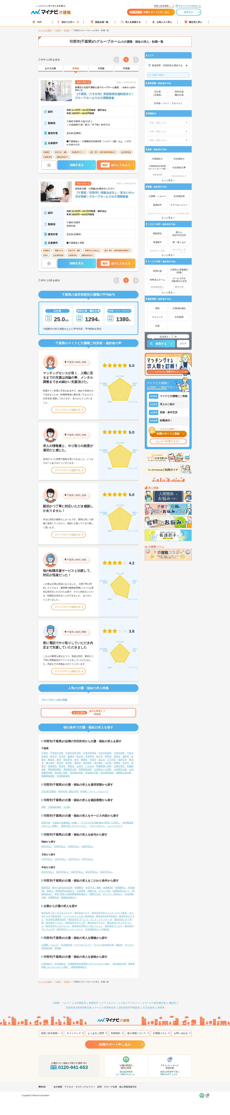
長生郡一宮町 (61, 772)
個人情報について (136, 1033)
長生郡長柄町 (107, 772)
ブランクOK (104, 891)
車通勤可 (79, 887)
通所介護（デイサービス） (74, 826)
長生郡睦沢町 (76, 772)
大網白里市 (119, 766)
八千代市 (111, 759)
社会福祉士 (60, 964)
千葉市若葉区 (105, 753)
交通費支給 (53, 897)
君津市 (60, 763)
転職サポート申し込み (115, 1044)
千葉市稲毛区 (89, 753)
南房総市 (52, 766)
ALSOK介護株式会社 (56, 919)
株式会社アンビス (114, 926)
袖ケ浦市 (98, 763)
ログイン (188, 12)
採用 (99, 1087)
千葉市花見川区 (73, 753)
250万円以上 (47, 872)
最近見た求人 (195, 22)
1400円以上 (87, 846)
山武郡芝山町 (120, 769)
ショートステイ (115, 826)
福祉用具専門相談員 (129, 1007)
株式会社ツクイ (82, 913)
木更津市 (89, 756)
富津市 (69, 763)
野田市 (108, 756)
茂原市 (117, 756)
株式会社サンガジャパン (58, 926)
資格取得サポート (121, 891)
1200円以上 (73, 846)
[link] (50, 68)
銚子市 (53, 756)
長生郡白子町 (91, 772)
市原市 (93, 759)
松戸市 (99, 756)
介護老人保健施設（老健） (65, 822)
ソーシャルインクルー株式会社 (78, 916)
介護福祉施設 (54, 807)
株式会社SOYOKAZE (106, 916)
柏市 (76, 759)
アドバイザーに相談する (68, 409)
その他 (66, 807)
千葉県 (70, 362)
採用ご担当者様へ (50, 1033)
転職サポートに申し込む (150, 12)
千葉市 (44, 753)
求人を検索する (133, 22)
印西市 (158, 75)
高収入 (50, 891)
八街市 (108, 763)
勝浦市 (84, 759)
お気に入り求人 (164, 22)
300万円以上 (62, 872)
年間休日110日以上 (65, 891)
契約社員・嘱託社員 (68, 791)
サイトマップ (74, 1033)
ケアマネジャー (109, 1003)
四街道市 (87, 763)
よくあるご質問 (96, 1033)
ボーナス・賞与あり (113, 894)
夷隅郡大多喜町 (123, 772)
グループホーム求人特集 (54, 699)
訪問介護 (45, 822)
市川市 (62, 756)
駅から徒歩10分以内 (62, 887)
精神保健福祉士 (79, 967)
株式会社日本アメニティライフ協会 (109, 913)
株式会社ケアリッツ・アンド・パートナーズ (90, 919)
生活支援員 (148, 1007)
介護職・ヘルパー (50, 945)
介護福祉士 (46, 964)
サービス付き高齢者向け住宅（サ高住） (100, 822)
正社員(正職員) (48, 791)
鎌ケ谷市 (50, 763)
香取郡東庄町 (85, 769)
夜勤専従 (45, 887)
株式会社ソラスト (54, 922)
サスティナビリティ (85, 1087)
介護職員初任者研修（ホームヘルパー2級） (89, 964)
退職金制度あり (69, 897)
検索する (161, 343)
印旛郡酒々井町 (104, 766)
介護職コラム (160, 1033)
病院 (43, 807)
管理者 (58, 948)
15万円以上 (47, 859)
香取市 (71, 766)
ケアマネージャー (83, 945)
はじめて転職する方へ (168, 441)
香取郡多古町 (70, 769)
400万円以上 (92, 872)
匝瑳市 (62, 766)
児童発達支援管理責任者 (79, 1007)
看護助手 (93, 1003)
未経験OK (108, 887)
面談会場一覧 (101, 22)
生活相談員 (66, 945)
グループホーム (97, 826)
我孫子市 (122, 759)
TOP (39, 22)
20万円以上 (60, 859)
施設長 (119, 945)
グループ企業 (110, 1087)
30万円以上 (87, 859)
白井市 (126, 763)
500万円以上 (106, 872)
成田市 (126, 756)
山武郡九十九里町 (103, 769)
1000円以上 (60, 846)
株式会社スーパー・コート (70, 929)
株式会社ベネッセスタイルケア (56, 913)
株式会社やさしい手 (75, 922)
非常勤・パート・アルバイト (94, 791)
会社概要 (58, 1087)
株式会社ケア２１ (96, 922)
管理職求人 (120, 887)
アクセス (68, 1087)
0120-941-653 (73, 1067)
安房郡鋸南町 (63, 776)
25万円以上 (74, 859)
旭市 (59, 759)
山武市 (80, 766)
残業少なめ (95, 894)
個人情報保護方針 (128, 1087)
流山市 (101, 759)
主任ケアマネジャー (131, 1003)
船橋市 (71, 756)
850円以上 (46, 846)
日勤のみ (91, 891)
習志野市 (67, 759)
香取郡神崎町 (54, 769)
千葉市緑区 (119, 753)
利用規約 (115, 1033)
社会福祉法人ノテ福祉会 (97, 929)
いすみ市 (89, 766)
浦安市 (77, 763)
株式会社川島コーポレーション (87, 926)
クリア (183, 343)
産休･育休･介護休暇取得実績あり (71, 894)
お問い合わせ (181, 1033)
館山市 (80, 756)
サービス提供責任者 (104, 945)
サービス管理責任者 (105, 1007)
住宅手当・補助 (93, 887)
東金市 (51, 759)
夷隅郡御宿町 (48, 776)
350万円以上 (77, 872)
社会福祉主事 (119, 964)
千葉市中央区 (56, 753)
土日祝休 (81, 891)
